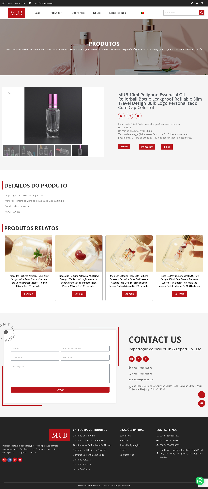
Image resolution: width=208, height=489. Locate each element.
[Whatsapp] (139, 359)
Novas (97, 12)
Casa (37, 12)
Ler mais (28, 293)
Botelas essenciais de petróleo (29, 49)
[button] (121, 116)
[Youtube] (197, 3)
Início (8, 49)
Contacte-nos (117, 12)
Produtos (54, 12)
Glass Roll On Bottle (57, 49)
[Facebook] (192, 3)
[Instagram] (202, 3)
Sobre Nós (78, 12)
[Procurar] (201, 12)
